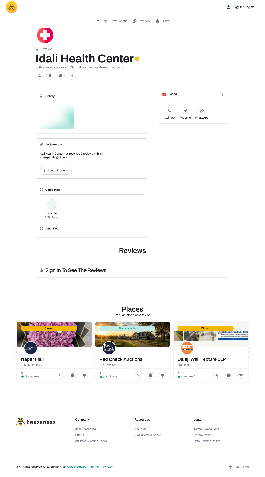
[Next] (248, 351)
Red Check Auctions (121, 359)
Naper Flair (32, 359)
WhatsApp (202, 117)
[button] (39, 75)
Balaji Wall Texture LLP (202, 359)
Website (185, 117)
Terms (95, 466)
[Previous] (16, 351)
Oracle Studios (77, 466)
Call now (169, 117)
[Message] (61, 75)
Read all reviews (58, 170)
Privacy (108, 466)
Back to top (242, 467)
